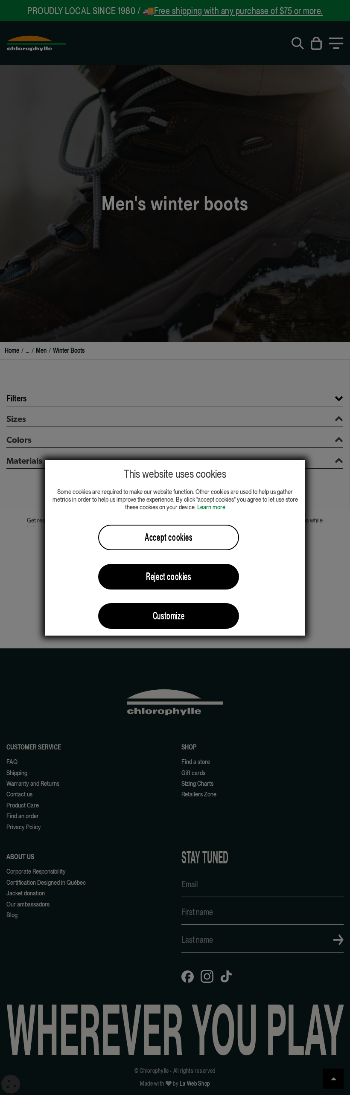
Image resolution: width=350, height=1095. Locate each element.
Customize (168, 616)
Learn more (211, 507)
